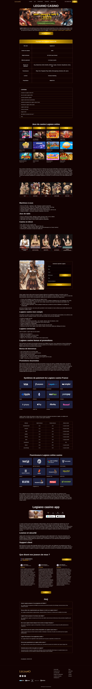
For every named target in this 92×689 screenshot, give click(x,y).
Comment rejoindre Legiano (26, 97)
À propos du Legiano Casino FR (27, 92)
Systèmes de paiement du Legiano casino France (30, 102)
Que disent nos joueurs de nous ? (27, 114)
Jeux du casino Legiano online (27, 95)
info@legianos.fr (56, 677)
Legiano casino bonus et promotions (28, 99)
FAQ (22, 116)
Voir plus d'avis (46, 592)
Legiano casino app (24, 107)
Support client (23, 111)
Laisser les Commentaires (66, 559)
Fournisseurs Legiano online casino (28, 104)
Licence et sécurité (24, 109)
